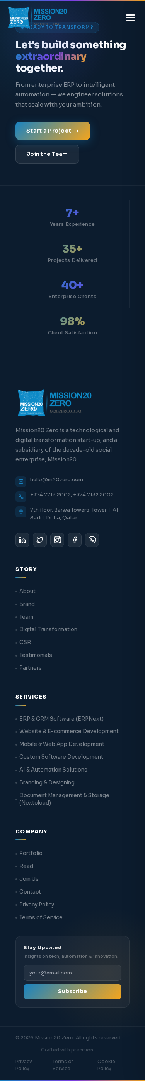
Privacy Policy (36, 904)
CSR (25, 642)
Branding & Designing (47, 782)
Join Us (29, 879)
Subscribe (72, 991)
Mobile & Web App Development (61, 744)
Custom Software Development (61, 757)
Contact (30, 892)
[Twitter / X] (40, 540)
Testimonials (35, 655)
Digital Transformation (48, 629)
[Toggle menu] (130, 17)
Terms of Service (41, 917)
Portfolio (31, 853)
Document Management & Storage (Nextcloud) (64, 799)
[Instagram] (57, 540)
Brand (27, 604)
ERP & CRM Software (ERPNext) (61, 719)
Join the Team (47, 153)
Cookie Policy (106, 1064)
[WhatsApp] (92, 540)
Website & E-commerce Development (69, 731)
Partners (30, 668)
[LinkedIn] (22, 540)
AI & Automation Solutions (53, 770)
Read (26, 866)
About (27, 591)
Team (26, 617)
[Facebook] (75, 540)
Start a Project (48, 130)
